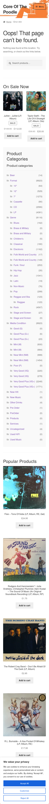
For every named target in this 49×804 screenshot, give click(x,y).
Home (8, 21)
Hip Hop (18, 270)
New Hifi (14, 391)
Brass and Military (22, 233)
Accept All (24, 783)
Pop (16, 291)
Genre (13, 217)
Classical (18, 244)
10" (15, 185)
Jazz (16, 275)
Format (13, 180)
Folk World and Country (25, 254)
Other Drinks (16, 402)
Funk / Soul (19, 265)
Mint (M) (17, 344)
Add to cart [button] (13, 135)
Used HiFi (15, 434)
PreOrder (14, 413)
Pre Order (14, 407)
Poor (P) (18, 365)
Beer (12, 175)
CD (15, 206)
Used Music (16, 439)
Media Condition (18, 323)
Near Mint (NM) (21, 354)
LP (15, 212)
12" (15, 191)
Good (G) (18, 328)
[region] (24, 780)
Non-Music (19, 286)
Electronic (18, 249)
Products (14, 418)
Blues (16, 222)
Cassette (18, 201)
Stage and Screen (22, 312)
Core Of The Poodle (15, 9)
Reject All (25, 798)
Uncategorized (17, 429)
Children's (18, 238)
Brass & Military (21, 228)
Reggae (21, 302)
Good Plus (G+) (21, 333)
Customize (24, 790)
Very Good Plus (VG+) (24, 381)
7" (15, 196)
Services (14, 423)
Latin (16, 280)
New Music (15, 397)
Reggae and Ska (22, 296)
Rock (16, 307)
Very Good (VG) (21, 370)
